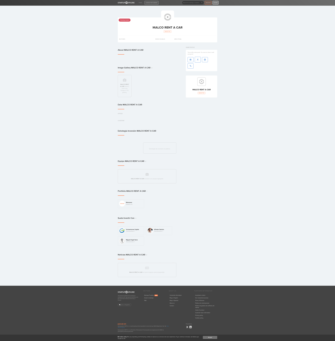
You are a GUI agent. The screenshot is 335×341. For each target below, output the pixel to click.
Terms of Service (199, 300)
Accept (210, 337)
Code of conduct (199, 310)
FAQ (145, 300)
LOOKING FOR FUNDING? (151, 2)
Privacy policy (199, 315)
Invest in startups (149, 298)
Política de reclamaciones (202, 303)
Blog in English (174, 298)
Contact (172, 305)
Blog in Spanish (174, 300)
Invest (140, 2)
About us (172, 303)
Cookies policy (199, 318)
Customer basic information (202, 312)
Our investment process (201, 298)
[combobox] (193, 3)
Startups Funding (150, 295)
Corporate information (176, 295)
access (215, 2)
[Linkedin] (190, 327)
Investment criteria (200, 295)
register (208, 2)
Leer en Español (125, 304)
